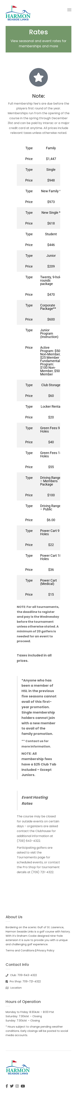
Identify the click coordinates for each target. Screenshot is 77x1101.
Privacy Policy (45, 950)
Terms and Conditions (20, 950)
